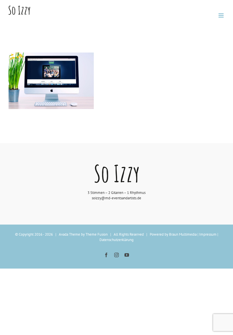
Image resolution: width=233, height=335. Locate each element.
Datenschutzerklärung (116, 239)
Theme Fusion (97, 234)
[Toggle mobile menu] (221, 15)
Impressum (208, 234)
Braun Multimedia (183, 234)
